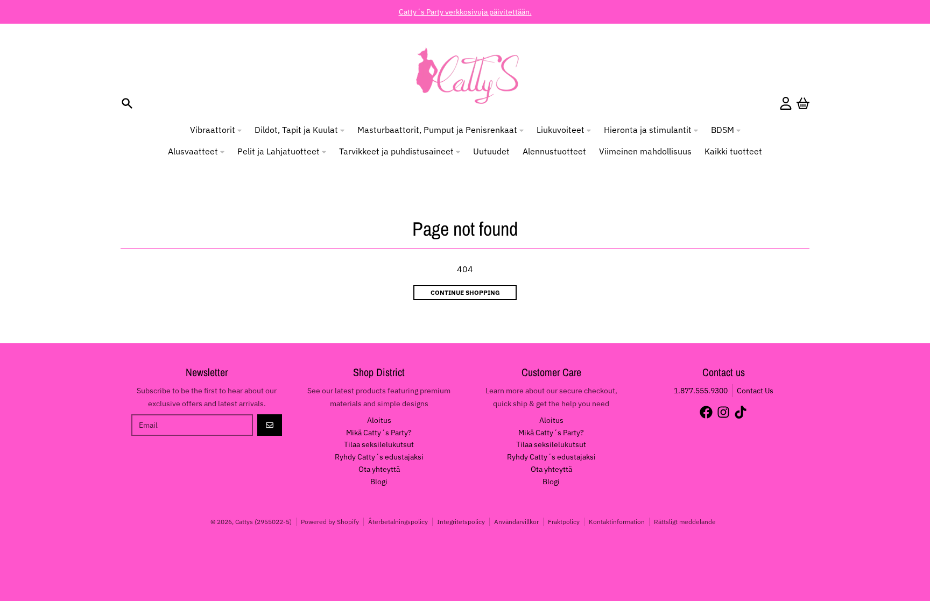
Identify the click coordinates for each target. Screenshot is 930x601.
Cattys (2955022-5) (263, 522)
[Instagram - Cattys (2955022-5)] (723, 412)
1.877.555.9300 (701, 390)
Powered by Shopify (330, 522)
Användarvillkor (516, 522)
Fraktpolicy (564, 522)
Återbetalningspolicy (398, 522)
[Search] (127, 103)
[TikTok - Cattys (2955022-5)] (740, 412)
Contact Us (755, 390)
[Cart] (803, 103)
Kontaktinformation (617, 522)
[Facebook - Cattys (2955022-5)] (706, 412)
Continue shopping (465, 292)
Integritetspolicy (461, 522)
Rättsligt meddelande (685, 522)
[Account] (785, 103)
